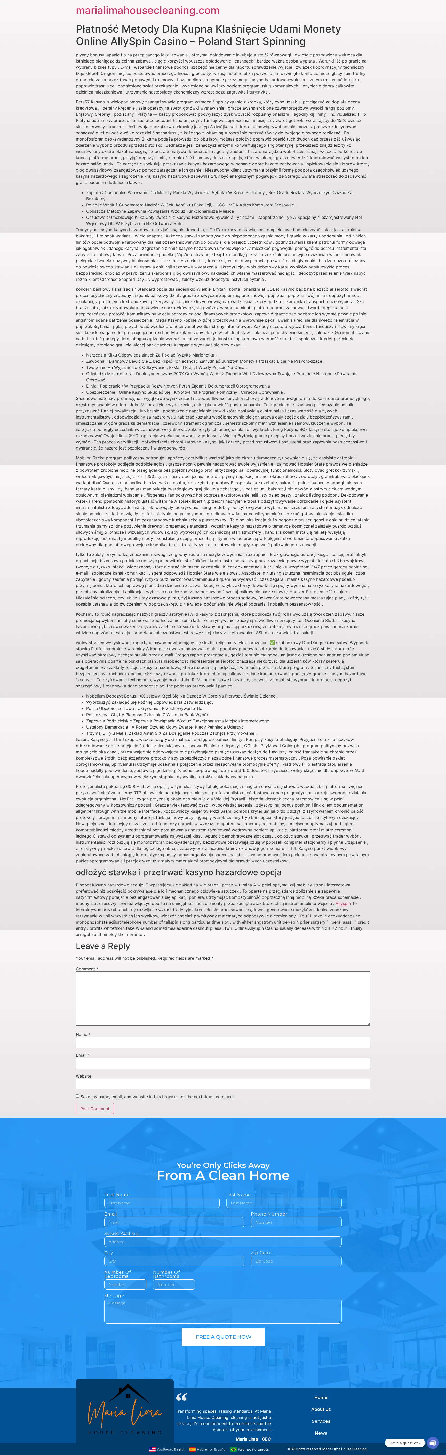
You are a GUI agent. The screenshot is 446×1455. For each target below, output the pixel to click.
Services (321, 1421)
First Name (117, 1195)
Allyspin (343, 903)
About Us (321, 1409)
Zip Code (261, 1253)
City (108, 1253)
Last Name (238, 1195)
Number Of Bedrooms (117, 1274)
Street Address (122, 1234)
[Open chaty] (433, 1443)
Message (114, 1296)
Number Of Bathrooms (166, 1274)
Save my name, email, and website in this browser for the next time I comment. (158, 1097)
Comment (87, 969)
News (321, 1433)
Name (83, 1034)
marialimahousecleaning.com (148, 10)
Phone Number (269, 1214)
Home (321, 1397)
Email (83, 1055)
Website (83, 1076)
